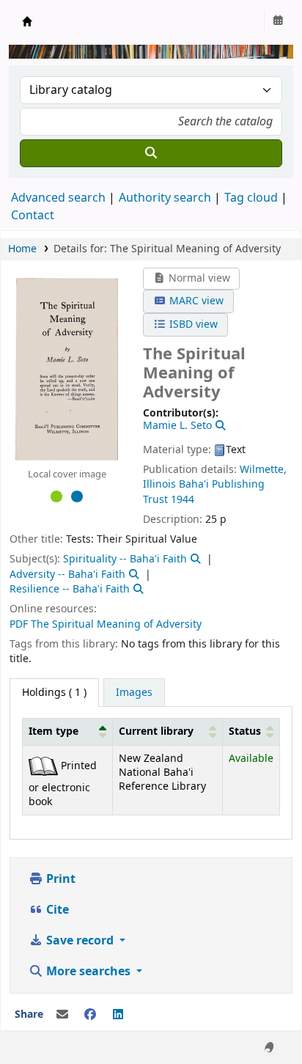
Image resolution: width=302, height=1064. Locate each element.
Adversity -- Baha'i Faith (67, 574)
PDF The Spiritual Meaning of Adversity (106, 624)
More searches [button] (88, 971)
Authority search (165, 198)
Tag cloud (251, 198)
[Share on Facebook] (90, 1014)
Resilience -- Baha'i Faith (70, 589)
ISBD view (192, 324)
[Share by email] (62, 1014)
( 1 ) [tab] (54, 692)
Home (22, 249)
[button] (102, 732)
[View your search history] (277, 21)
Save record (80, 941)
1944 (182, 499)
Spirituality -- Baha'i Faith (125, 559)
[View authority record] (219, 425)
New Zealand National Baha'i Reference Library (27, 21)
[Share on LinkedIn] (118, 1014)
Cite (56, 910)
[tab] (134, 693)
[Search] (151, 153)
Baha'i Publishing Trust (204, 492)
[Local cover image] (66, 368)
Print (59, 879)
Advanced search (58, 198)
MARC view (195, 301)
